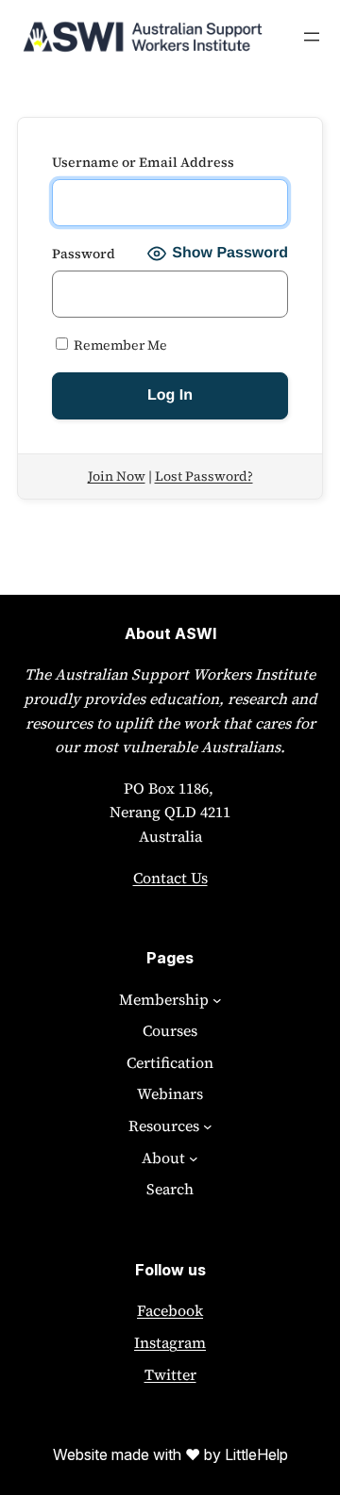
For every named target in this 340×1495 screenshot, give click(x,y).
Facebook (170, 1310)
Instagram (170, 1342)
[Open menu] (311, 36)
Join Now (116, 476)
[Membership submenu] (217, 1000)
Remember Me (119, 345)
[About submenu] (193, 1158)
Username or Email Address (143, 162)
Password (83, 253)
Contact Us (170, 877)
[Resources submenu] (207, 1126)
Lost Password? (204, 476)
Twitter (170, 1374)
